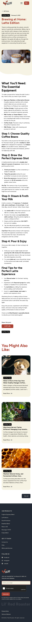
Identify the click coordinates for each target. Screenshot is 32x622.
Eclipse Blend (5, 533)
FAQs (3, 545)
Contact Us (5, 542)
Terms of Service (6, 614)
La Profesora (5, 517)
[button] (21, 3)
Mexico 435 (5, 526)
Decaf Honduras (6, 520)
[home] (7, 3)
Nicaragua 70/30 (6, 529)
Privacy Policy (5, 611)
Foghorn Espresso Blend (8, 514)
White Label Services (7, 548)
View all (26, 496)
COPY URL (7, 326)
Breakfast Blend (6, 523)
